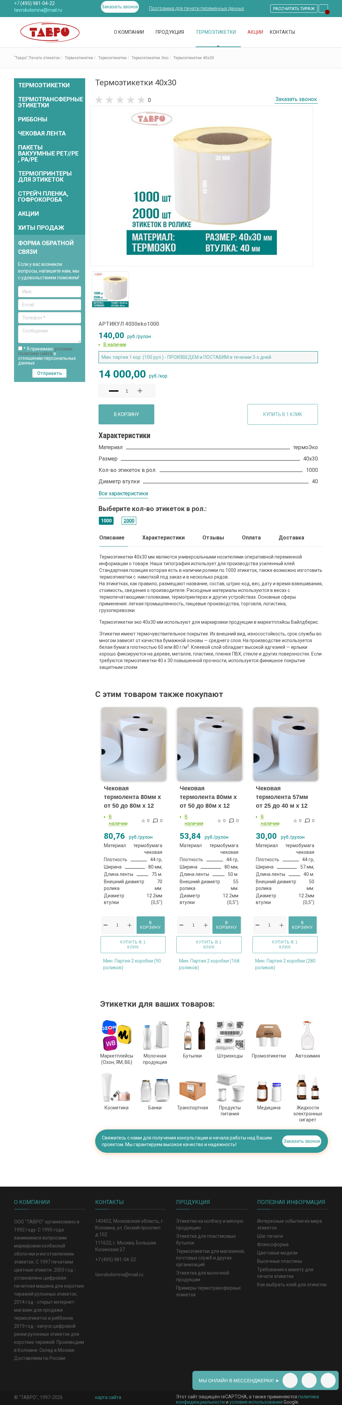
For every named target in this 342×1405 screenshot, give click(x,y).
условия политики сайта (45, 351)
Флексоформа (273, 1244)
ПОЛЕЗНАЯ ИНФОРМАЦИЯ (291, 1202)
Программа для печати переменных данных (196, 8)
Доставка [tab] (291, 537)
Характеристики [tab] (163, 537)
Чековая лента (42, 133)
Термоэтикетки (216, 32)
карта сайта (108, 1397)
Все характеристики (123, 493)
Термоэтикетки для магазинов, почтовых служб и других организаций (210, 1257)
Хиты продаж (41, 227)
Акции (255, 32)
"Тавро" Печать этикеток (37, 58)
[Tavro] (52, 32)
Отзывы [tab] (213, 537)
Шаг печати (270, 1236)
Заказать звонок (120, 6)
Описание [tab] (112, 537)
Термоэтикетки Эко (150, 58)
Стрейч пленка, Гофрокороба (43, 196)
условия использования (256, 1402)
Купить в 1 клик (282, 414)
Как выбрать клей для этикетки (292, 1284)
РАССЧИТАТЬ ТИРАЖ (294, 8)
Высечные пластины (279, 1261)
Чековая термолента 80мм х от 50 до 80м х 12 (132, 797)
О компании (129, 32)
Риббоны (32, 119)
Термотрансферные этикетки (50, 102)
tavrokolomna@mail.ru (38, 10)
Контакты (282, 32)
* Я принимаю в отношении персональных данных (47, 355)
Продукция (170, 32)
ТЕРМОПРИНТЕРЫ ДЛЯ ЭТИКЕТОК (45, 176)
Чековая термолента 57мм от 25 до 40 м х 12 (282, 797)
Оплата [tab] (251, 537)
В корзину (126, 414)
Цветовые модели (277, 1253)
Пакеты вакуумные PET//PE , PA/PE (48, 153)
